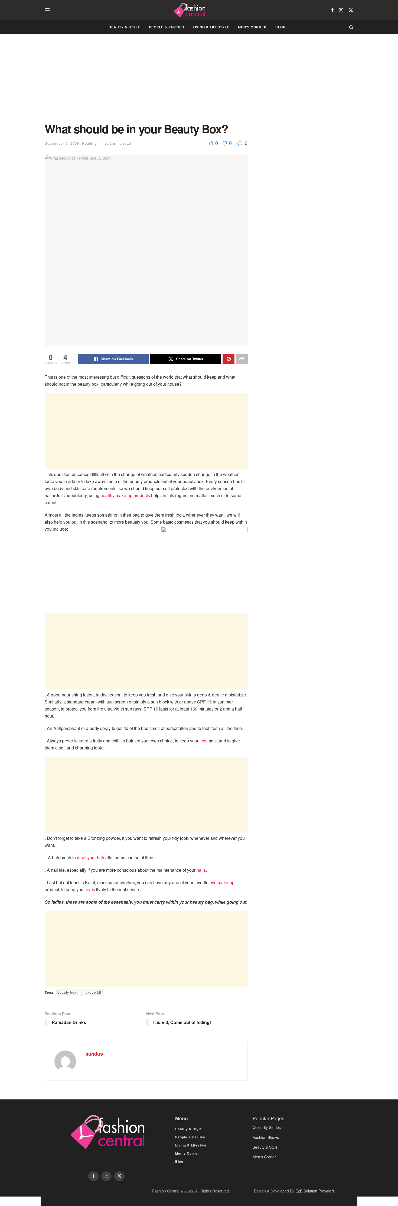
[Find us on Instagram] (341, 10)
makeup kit (92, 992)
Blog (280, 27)
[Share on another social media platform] (242, 359)
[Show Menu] (47, 10)
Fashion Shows (266, 1137)
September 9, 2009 (62, 143)
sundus (94, 1053)
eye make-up (222, 882)
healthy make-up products (125, 495)
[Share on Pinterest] (228, 359)
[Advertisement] (146, 82)
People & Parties (166, 27)
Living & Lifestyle (211, 27)
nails (201, 870)
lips (203, 741)
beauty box (66, 992)
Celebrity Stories (267, 1127)
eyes (90, 889)
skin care (81, 488)
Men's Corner (264, 1156)
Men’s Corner (252, 27)
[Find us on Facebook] (332, 10)
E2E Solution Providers (315, 1191)
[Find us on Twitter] (350, 10)
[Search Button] (351, 27)
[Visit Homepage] (190, 10)
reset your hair (90, 857)
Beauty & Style (124, 27)
